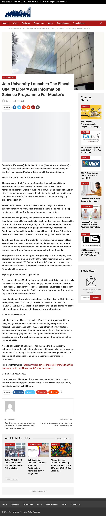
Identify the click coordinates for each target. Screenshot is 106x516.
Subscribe (95, 298)
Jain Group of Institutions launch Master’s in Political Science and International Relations (20, 426)
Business (26, 23)
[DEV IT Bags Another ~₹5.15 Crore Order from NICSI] (91, 163)
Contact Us (75, 504)
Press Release (79, 23)
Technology (39, 23)
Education (10, 444)
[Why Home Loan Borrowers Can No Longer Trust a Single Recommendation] (91, 112)
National (5, 23)
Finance (85, 183)
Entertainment (63, 23)
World (15, 23)
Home (4, 504)
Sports (50, 23)
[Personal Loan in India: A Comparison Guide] (91, 189)
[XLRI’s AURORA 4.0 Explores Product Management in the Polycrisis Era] (15, 450)
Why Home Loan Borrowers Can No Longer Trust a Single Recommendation (40, 2)
